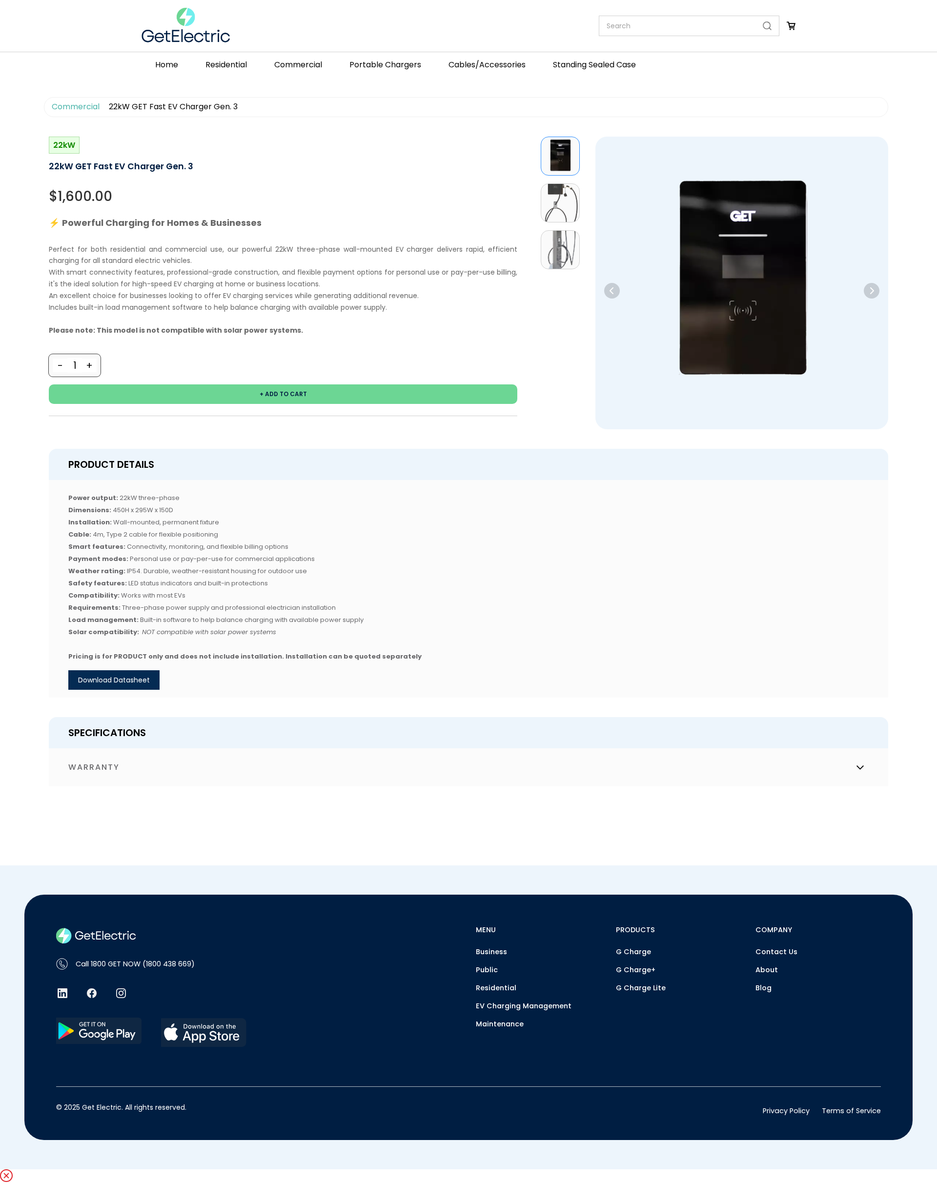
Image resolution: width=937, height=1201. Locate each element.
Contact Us (776, 952)
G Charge (633, 952)
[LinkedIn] (62, 993)
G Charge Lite (641, 988)
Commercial (76, 106)
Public (487, 970)
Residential (496, 988)
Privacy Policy (786, 1111)
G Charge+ (635, 970)
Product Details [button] (111, 464)
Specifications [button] (107, 733)
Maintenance (500, 1024)
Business (491, 952)
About (766, 970)
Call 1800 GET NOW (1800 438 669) (135, 964)
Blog (763, 988)
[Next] (871, 291)
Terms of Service (851, 1111)
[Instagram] (121, 993)
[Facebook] (91, 993)
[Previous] (612, 291)
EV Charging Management (523, 1006)
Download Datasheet (114, 680)
